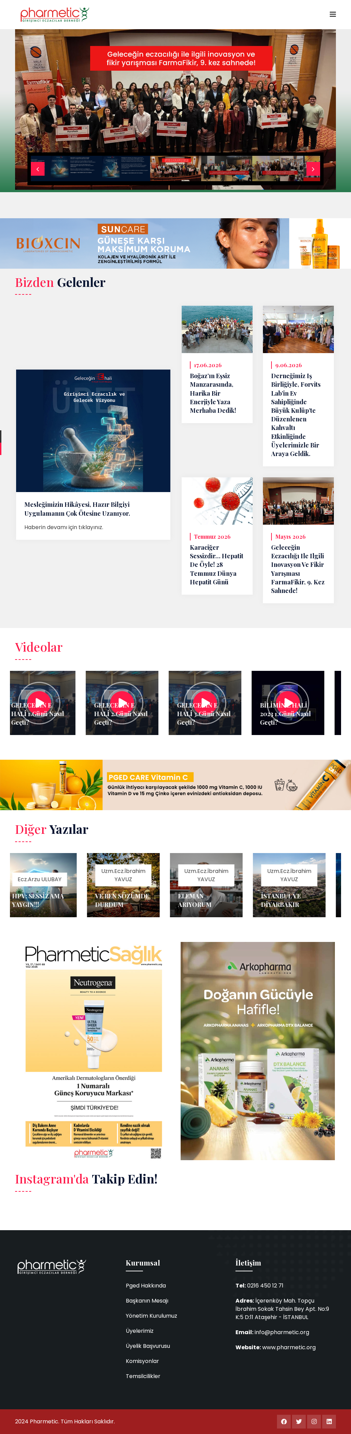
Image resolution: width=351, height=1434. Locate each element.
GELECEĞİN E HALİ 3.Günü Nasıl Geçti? (148, 713)
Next (313, 169)
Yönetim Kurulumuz (151, 1316)
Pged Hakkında (146, 1286)
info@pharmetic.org (282, 1332)
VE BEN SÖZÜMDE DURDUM (66, 900)
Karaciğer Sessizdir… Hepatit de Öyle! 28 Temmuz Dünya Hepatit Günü (216, 564)
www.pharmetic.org (289, 1347)
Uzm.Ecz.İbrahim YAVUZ (68, 875)
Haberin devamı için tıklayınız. (63, 527)
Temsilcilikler (143, 1376)
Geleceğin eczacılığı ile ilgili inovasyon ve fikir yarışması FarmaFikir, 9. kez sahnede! (298, 569)
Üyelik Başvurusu (148, 1346)
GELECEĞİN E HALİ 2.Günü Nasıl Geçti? (65, 713)
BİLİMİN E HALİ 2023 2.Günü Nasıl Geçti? (313, 713)
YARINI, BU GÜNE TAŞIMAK (313, 900)
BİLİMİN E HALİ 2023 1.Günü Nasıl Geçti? (230, 713)
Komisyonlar (142, 1361)
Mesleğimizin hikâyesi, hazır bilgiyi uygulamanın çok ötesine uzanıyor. (77, 508)
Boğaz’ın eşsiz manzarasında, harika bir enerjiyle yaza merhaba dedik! (213, 393)
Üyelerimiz (140, 1331)
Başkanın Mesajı (147, 1301)
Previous (38, 169)
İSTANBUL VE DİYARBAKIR (225, 900)
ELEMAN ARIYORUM (139, 900)
